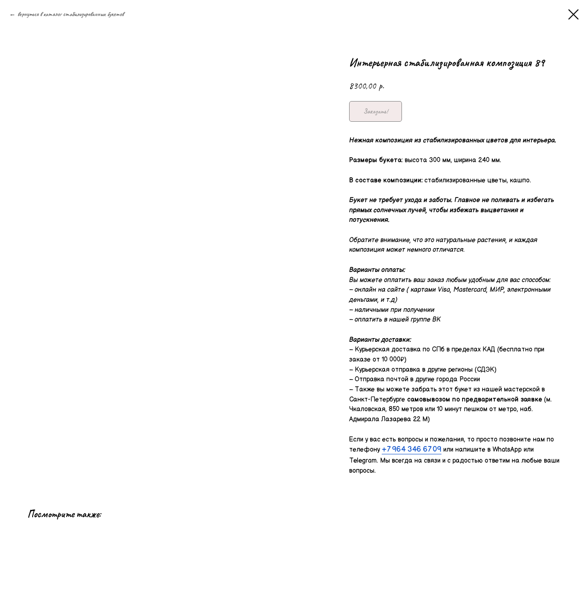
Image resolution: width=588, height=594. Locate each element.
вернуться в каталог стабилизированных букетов (70, 14)
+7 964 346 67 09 (411, 449)
